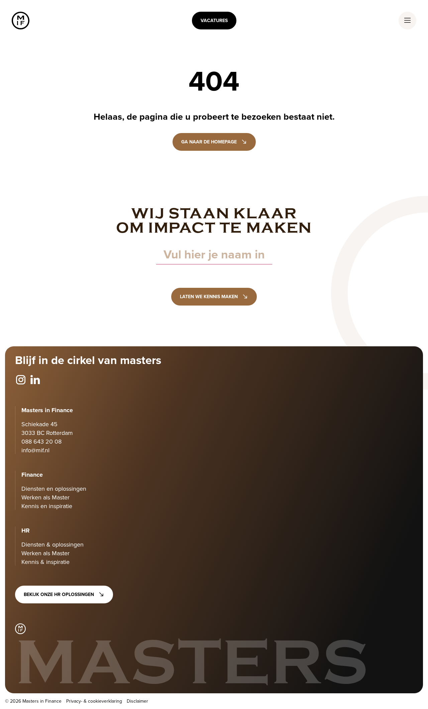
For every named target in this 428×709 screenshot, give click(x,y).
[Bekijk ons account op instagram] (20, 380)
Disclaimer (137, 701)
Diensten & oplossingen (52, 544)
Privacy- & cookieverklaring (94, 701)
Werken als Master (45, 497)
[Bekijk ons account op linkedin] (35, 380)
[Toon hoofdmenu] (407, 20)
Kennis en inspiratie (46, 506)
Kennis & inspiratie (45, 562)
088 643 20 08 (41, 441)
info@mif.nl (35, 450)
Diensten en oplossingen (53, 488)
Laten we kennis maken (209, 296)
